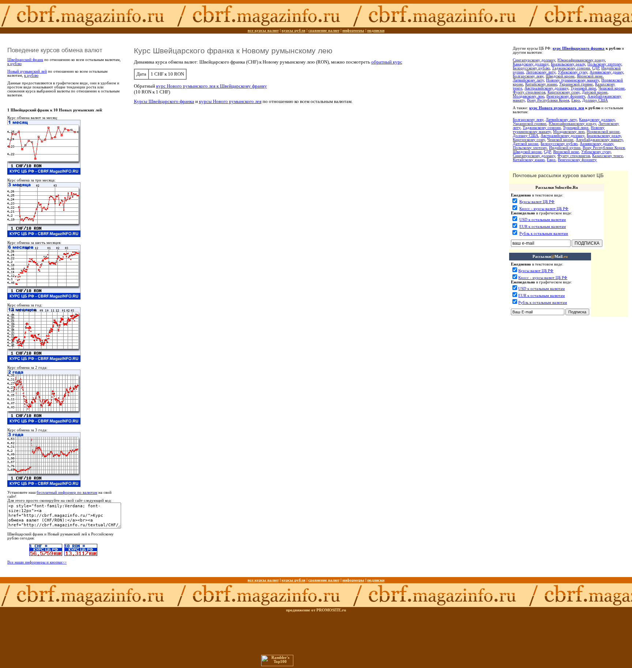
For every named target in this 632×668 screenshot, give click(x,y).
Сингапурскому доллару (534, 60)
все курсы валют (263, 30)
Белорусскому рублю (531, 68)
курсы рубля (293, 30)
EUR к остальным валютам (542, 227)
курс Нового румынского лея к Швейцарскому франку (211, 86)
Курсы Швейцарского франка (164, 101)
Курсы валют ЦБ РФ (536, 202)
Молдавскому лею (528, 96)
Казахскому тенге (607, 156)
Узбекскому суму (572, 72)
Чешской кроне (611, 88)
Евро (575, 100)
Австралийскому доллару (546, 88)
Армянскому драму (606, 72)
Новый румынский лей (27, 71)
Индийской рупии (564, 148)
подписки (375, 30)
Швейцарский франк (25, 60)
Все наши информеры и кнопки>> (37, 562)
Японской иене (590, 76)
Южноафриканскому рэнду (581, 60)
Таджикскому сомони (571, 68)
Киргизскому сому (564, 92)
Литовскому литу (541, 72)
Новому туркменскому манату (572, 80)
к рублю (14, 64)
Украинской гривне (576, 84)
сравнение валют (323, 30)
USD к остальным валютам (542, 220)
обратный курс (386, 62)
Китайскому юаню (541, 84)
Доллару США (595, 100)
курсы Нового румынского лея (230, 101)
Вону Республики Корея (548, 100)
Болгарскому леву (528, 76)
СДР (595, 68)
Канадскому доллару (531, 64)
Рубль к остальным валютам (543, 234)
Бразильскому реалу (568, 64)
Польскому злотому (604, 64)
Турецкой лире (583, 88)
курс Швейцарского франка (579, 48)
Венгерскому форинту (565, 96)
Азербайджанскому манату (599, 140)
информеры (353, 30)
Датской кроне (594, 92)
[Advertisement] (552, 336)
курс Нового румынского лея (556, 108)
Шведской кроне (560, 76)
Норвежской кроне (603, 132)
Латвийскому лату (528, 80)
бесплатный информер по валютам (67, 492)
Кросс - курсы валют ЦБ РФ (543, 209)
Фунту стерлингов (529, 92)
